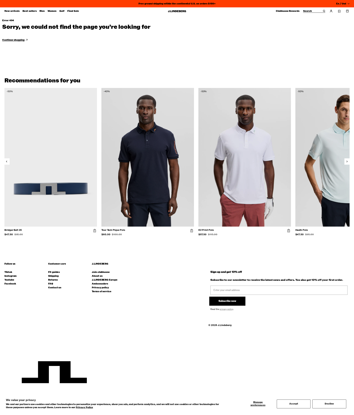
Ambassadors (100, 284)
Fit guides (54, 272)
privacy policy (226, 309)
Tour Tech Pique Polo (113, 230)
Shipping (53, 276)
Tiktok (8, 272)
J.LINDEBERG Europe (104, 280)
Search (307, 11)
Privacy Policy (84, 407)
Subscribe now (227, 301)
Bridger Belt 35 (13, 230)
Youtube (9, 280)
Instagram (10, 276)
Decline (329, 403)
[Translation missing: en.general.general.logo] (177, 11)
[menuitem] (12, 11)
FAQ (50, 284)
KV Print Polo (206, 230)
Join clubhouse (101, 272)
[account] (331, 11)
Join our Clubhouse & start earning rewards (177, 3)
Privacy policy (100, 287)
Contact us (54, 287)
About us (97, 276)
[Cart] (347, 11)
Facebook (10, 284)
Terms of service (101, 291)
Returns (53, 280)
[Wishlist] (339, 11)
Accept (293, 403)
